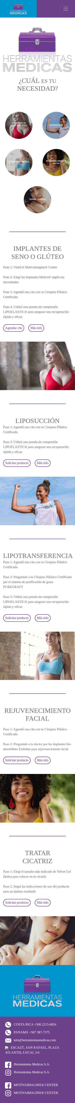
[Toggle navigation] (66, 9)
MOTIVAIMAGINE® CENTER (35, 1085)
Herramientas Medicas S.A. (31, 1064)
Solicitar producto (17, 463)
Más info (36, 328)
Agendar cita (13, 328)
